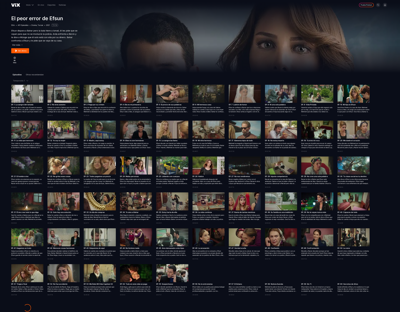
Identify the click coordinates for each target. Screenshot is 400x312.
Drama (34, 25)
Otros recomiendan (35, 75)
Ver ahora (22, 51)
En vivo (41, 5)
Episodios (17, 75)
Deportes (51, 5)
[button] (27, 100)
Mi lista (14, 61)
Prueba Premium (366, 5)
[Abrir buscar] (378, 5)
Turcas (40, 25)
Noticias (62, 5)
